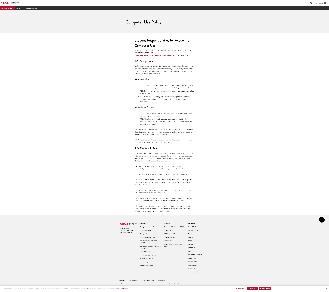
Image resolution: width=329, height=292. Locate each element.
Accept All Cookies (265, 288)
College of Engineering (146, 234)
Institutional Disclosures (140, 283)
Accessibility (122, 280)
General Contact (192, 227)
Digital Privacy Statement (148, 280)
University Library (6, 8)
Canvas (190, 241)
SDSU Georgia (168, 230)
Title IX (190, 251)
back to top (322, 220)
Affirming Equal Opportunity (172, 283)
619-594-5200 (124, 228)
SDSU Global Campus (146, 258)
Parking (190, 237)
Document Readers (133, 280)
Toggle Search (311, 3)
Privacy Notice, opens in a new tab (123, 288)
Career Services (192, 265)
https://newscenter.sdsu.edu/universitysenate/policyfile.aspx (158, 55)
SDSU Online (168, 241)
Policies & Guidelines (30, 8)
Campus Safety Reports (124, 283)
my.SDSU (191, 244)
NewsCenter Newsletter (195, 254)
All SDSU (319, 3)
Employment (191, 248)
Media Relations (192, 258)
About (18, 8)
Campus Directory (193, 230)
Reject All (252, 288)
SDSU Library (144, 262)
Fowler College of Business (148, 255)
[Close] (326, 288)
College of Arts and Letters (148, 227)
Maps (189, 234)
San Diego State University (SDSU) (174, 227)
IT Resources (192, 268)
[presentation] (143, 223)
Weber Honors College (146, 265)
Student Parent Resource (155, 283)
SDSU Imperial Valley (170, 234)
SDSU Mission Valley (170, 237)
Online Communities (194, 272)
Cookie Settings (161, 280)
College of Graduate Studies (148, 237)
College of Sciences (145, 251)
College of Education (146, 230)
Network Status (192, 261)
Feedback (184, 283)
